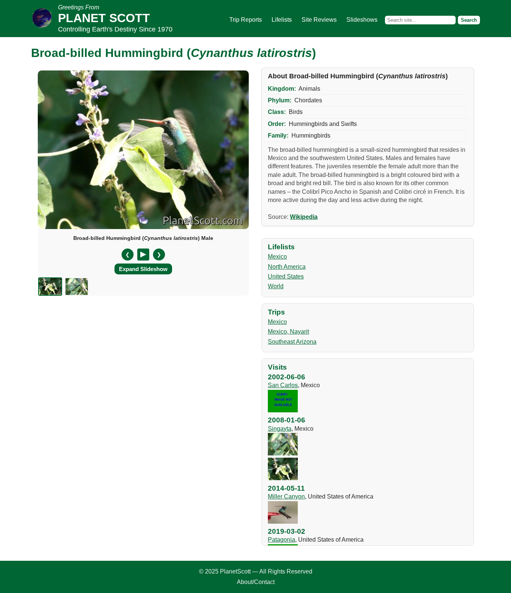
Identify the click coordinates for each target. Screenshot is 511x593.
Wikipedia (304, 217)
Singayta (279, 428)
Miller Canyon (286, 496)
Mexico (277, 256)
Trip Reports (245, 19)
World (276, 286)
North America (287, 267)
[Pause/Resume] (143, 255)
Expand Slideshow (143, 269)
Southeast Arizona (292, 341)
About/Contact (256, 582)
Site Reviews (319, 19)
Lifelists (282, 19)
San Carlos (283, 385)
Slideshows (361, 19)
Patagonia (281, 539)
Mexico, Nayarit (288, 331)
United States (286, 276)
